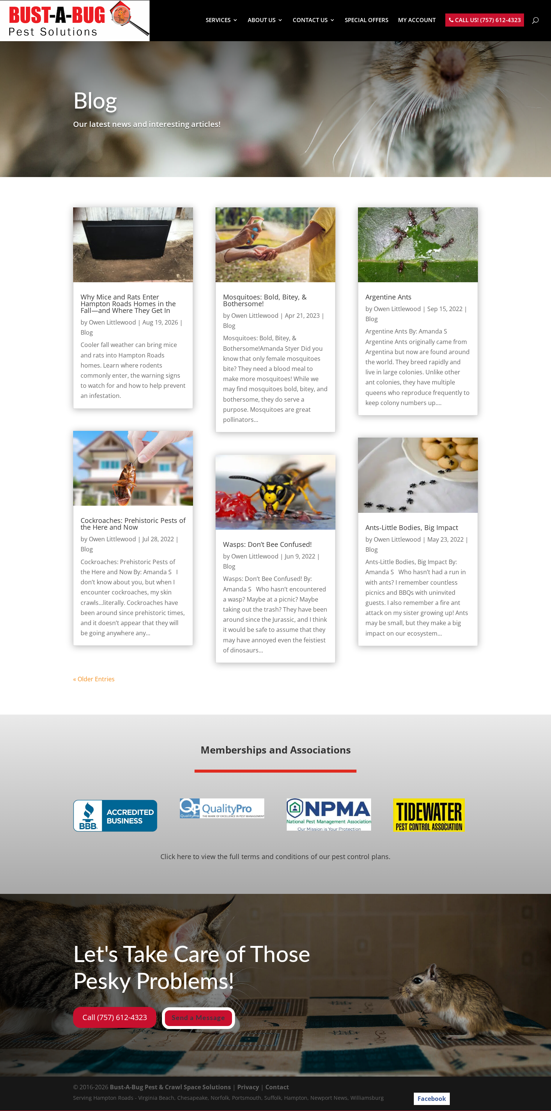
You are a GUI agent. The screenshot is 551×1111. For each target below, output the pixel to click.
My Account (417, 20)
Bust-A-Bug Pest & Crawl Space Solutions (170, 1087)
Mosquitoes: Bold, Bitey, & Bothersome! (265, 300)
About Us (262, 20)
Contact (277, 1087)
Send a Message (198, 1018)
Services (218, 20)
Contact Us (310, 20)
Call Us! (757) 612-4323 (487, 20)
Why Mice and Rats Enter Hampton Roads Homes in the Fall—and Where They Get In (128, 303)
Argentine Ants (388, 296)
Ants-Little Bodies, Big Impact (411, 527)
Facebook (432, 1099)
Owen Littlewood (112, 322)
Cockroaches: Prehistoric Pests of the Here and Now (133, 524)
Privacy (248, 1087)
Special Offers (366, 20)
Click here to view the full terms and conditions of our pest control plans (274, 856)
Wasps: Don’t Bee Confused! (267, 544)
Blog (87, 332)
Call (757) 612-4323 (114, 1017)
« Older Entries (94, 679)
